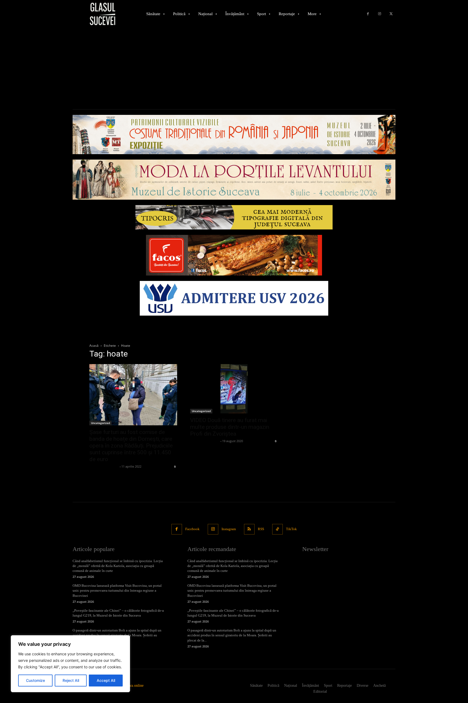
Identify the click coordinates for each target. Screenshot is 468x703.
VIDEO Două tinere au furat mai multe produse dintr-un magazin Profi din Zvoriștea (229, 427)
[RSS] (249, 529)
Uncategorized (100, 423)
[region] (70, 663)
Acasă (94, 345)
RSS (261, 529)
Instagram (229, 529)
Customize (35, 680)
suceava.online (132, 685)
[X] (390, 13)
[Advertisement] (234, 68)
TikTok (291, 529)
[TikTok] (277, 529)
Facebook (192, 529)
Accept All (106, 680)
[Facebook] (367, 13)
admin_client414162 (103, 466)
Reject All (71, 680)
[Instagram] (379, 13)
